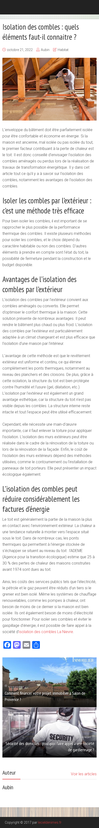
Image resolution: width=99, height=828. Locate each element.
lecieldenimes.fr (50, 822)
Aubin (45, 50)
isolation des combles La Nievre (46, 631)
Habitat (63, 50)
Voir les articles (84, 774)
